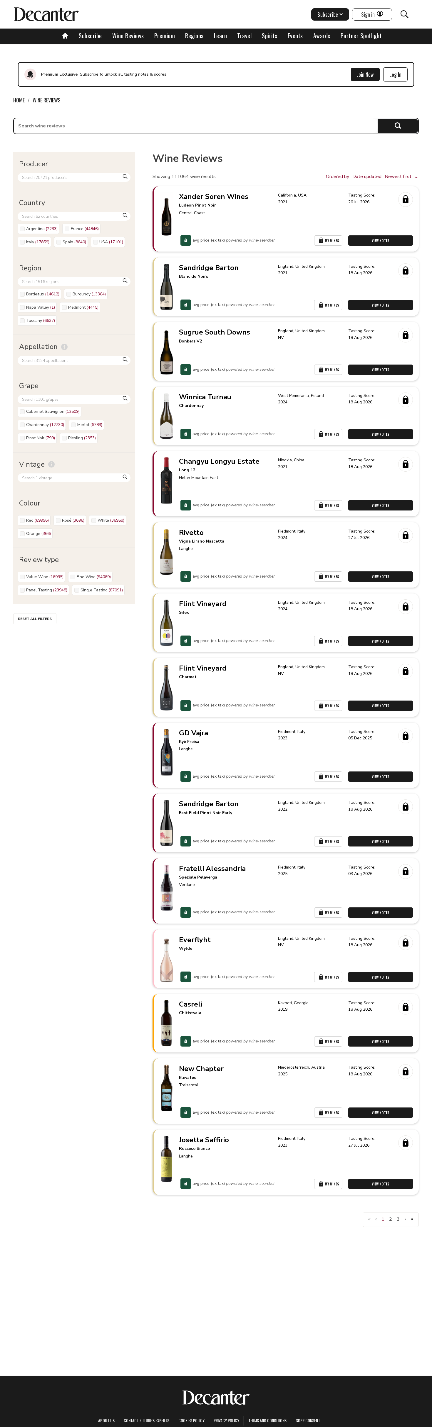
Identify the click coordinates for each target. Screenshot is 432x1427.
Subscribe (90, 35)
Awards (321, 35)
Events (295, 35)
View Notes (380, 240)
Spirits (269, 35)
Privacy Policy (226, 1420)
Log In (395, 74)
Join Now (365, 74)
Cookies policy (191, 1420)
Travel (244, 35)
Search (397, 125)
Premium (164, 35)
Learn (220, 35)
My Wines (332, 240)
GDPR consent (308, 1420)
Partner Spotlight (361, 35)
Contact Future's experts (146, 1420)
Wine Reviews (128, 35)
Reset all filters (35, 618)
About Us (106, 1420)
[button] (372, 177)
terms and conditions (267, 1420)
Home (19, 100)
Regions (194, 35)
